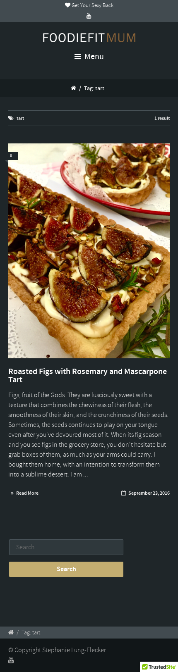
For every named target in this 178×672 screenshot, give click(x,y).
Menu (93, 56)
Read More (27, 493)
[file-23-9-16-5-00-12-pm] (89, 250)
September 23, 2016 (149, 493)
